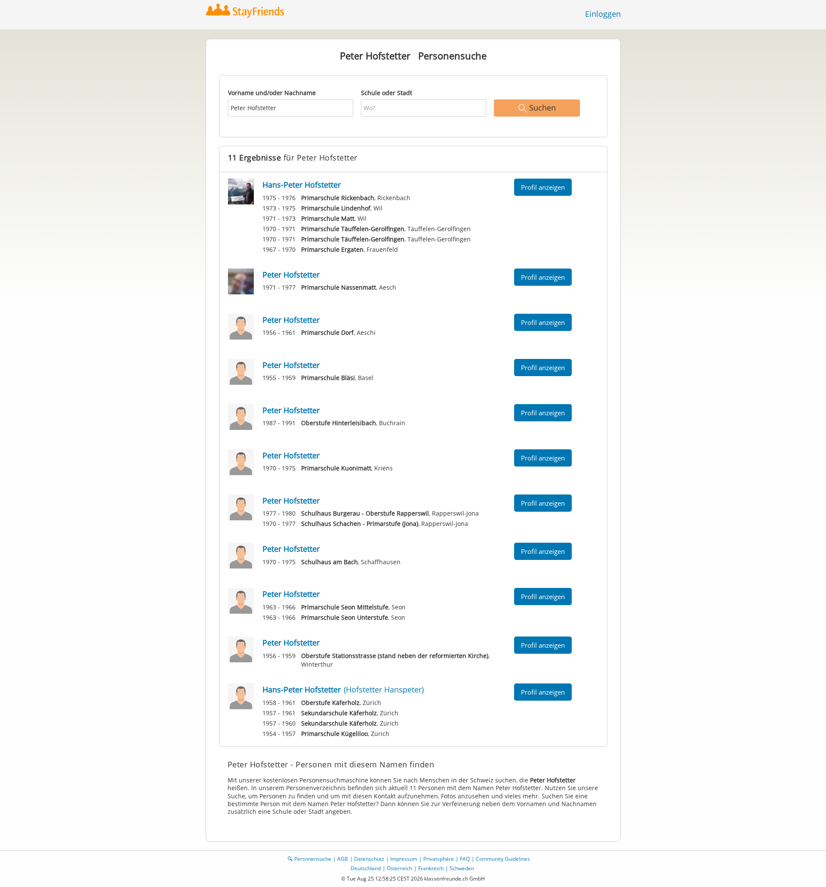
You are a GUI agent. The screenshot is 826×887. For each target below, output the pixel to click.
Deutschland (366, 868)
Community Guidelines (503, 858)
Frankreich (431, 868)
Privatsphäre (438, 858)
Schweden (462, 868)
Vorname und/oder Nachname (272, 93)
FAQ (465, 858)
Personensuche (312, 858)
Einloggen (603, 14)
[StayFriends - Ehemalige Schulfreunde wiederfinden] (247, 10)
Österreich (399, 868)
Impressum (403, 858)
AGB (342, 858)
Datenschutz (369, 858)
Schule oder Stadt (386, 93)
